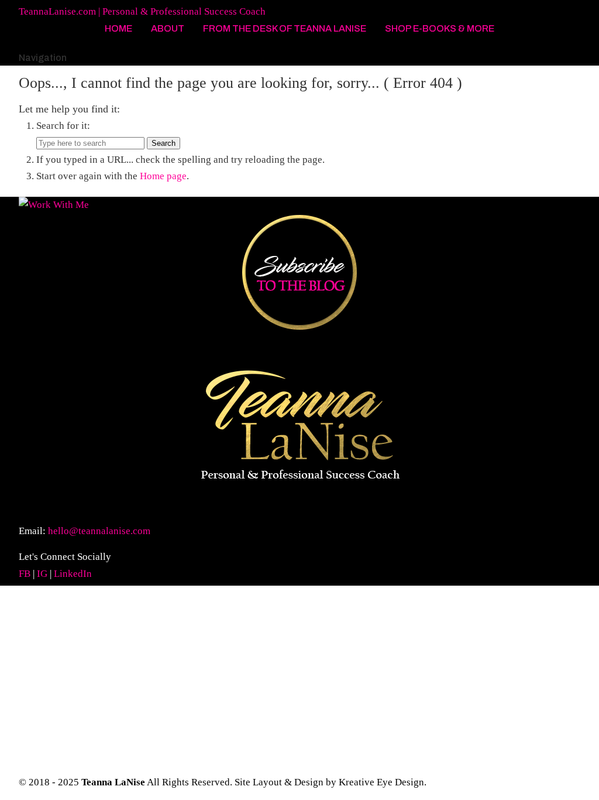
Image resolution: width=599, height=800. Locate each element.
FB (24, 573)
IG (42, 573)
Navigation (43, 58)
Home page (163, 176)
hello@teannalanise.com (99, 530)
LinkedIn (73, 573)
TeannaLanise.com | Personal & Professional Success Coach (142, 11)
